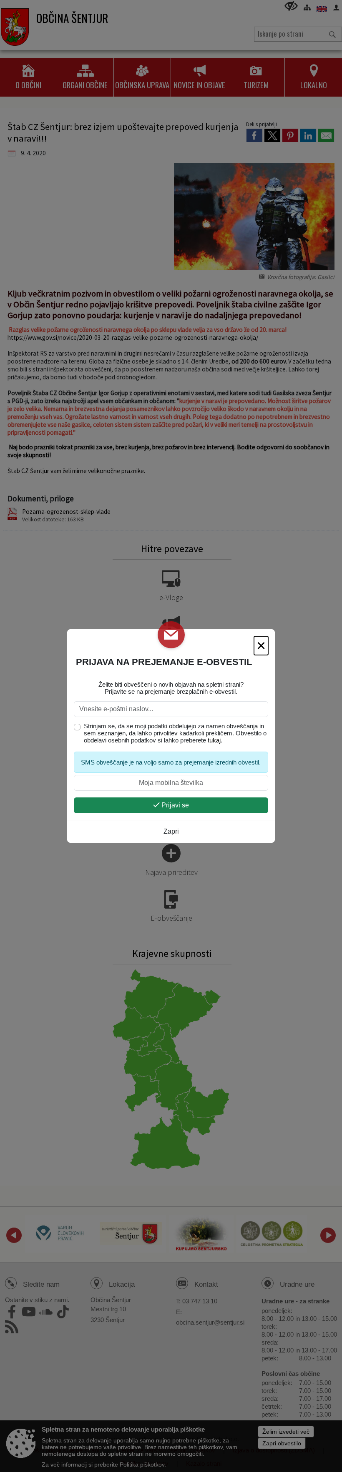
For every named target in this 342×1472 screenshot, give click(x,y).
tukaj (214, 740)
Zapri (171, 831)
